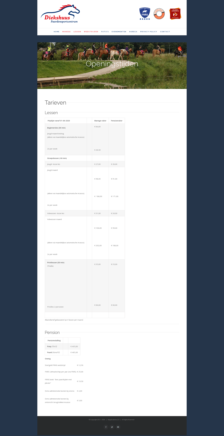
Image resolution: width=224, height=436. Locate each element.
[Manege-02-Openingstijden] (112, 65)
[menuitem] (58, 31)
